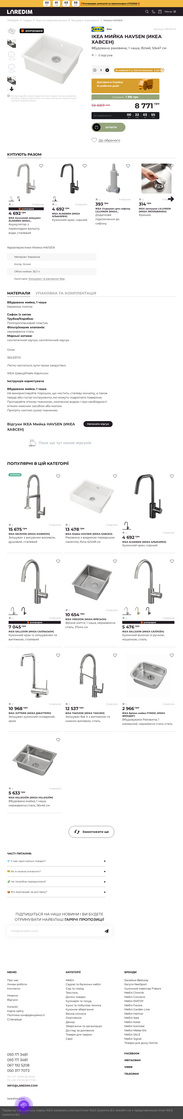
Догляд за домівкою (80, 1030)
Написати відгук (98, 424)
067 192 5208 (18, 1065)
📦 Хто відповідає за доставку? (27, 891)
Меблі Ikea (131, 1017)
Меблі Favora (133, 1005)
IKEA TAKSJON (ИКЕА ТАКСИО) (85, 713)
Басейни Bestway (136, 980)
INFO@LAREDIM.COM (22, 1085)
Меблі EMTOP (134, 1001)
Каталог (12, 1006)
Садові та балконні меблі (83, 984)
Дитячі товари (75, 997)
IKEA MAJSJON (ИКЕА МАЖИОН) (29, 534)
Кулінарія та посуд (79, 1001)
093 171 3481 (17, 1054)
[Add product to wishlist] (41, 166)
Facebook (131, 1053)
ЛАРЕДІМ (13, 20)
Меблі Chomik (134, 992)
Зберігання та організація (84, 1026)
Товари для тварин (79, 1034)
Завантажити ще (95, 831)
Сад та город (75, 988)
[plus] (107, 70)
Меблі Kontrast (134, 1026)
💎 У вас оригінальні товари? (26, 861)
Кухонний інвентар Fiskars (142, 988)
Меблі (70, 980)
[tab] (66, 293)
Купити (111, 127)
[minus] (95, 70)
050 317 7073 (18, 1070)
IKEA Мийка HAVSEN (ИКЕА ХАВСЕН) (88, 534)
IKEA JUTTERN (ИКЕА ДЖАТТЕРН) (30, 713)
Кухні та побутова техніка (51, 20)
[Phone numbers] (154, 12)
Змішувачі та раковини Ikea (46, 278)
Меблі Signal (133, 1038)
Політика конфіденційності (26, 1015)
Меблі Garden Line (137, 1009)
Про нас (12, 980)
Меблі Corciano (134, 997)
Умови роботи (17, 984)
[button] (171, 199)
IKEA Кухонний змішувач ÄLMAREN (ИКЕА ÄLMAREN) (25, 219)
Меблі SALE (132, 1034)
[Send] (106, 931)
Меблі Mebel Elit (135, 1030)
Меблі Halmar (133, 1013)
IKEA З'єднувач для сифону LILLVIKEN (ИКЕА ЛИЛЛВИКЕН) (112, 210)
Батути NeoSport (135, 984)
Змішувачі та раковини (85, 20)
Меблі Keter (132, 1022)
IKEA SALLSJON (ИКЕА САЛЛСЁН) (143, 631)
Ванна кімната (76, 1013)
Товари (27, 20)
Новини (12, 995)
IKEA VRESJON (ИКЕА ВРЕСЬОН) (85, 619)
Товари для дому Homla (141, 1043)
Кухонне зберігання (80, 1009)
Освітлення (73, 1017)
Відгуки (12, 999)
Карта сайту (15, 1011)
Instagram (132, 1060)
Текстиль (72, 992)
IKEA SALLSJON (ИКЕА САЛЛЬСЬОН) (31, 631)
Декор (70, 1022)
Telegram (131, 1073)
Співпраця (14, 1019)
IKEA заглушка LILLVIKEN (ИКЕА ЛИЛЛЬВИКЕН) (155, 210)
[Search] (147, 12)
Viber (128, 1067)
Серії (69, 1038)
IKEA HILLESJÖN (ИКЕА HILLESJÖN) (31, 797)
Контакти (13, 988)
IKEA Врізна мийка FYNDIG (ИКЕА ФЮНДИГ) (143, 714)
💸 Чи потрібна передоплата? (26, 881)
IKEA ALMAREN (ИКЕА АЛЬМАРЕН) (66, 215)
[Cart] (160, 11)
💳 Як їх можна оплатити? (24, 871)
